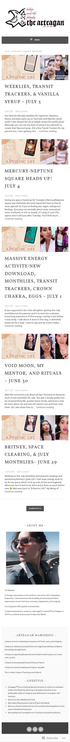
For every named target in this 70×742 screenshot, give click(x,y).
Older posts (35, 508)
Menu (37, 40)
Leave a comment (21, 111)
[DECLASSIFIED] (35, 729)
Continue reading (48, 131)
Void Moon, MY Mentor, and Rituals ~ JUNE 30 (33, 373)
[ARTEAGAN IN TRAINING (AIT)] (29, 729)
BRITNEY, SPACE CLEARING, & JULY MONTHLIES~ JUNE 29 (31, 455)
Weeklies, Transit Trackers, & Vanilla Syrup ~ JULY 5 (32, 94)
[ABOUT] (40, 729)
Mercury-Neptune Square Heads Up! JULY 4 (29, 179)
